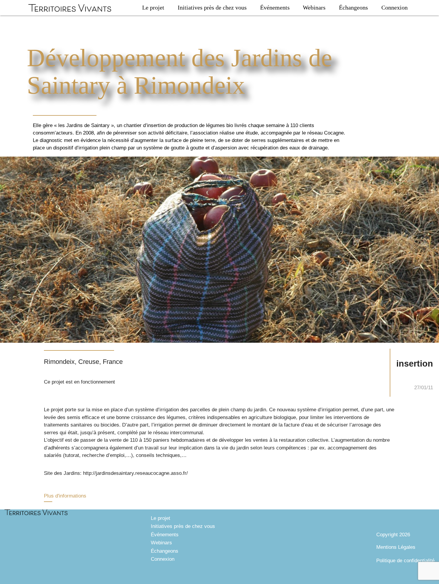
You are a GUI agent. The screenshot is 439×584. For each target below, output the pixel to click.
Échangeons (353, 7)
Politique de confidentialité (405, 560)
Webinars (314, 7)
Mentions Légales (395, 547)
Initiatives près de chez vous (212, 7)
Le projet (153, 7)
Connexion (394, 7)
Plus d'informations (65, 496)
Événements (275, 7)
